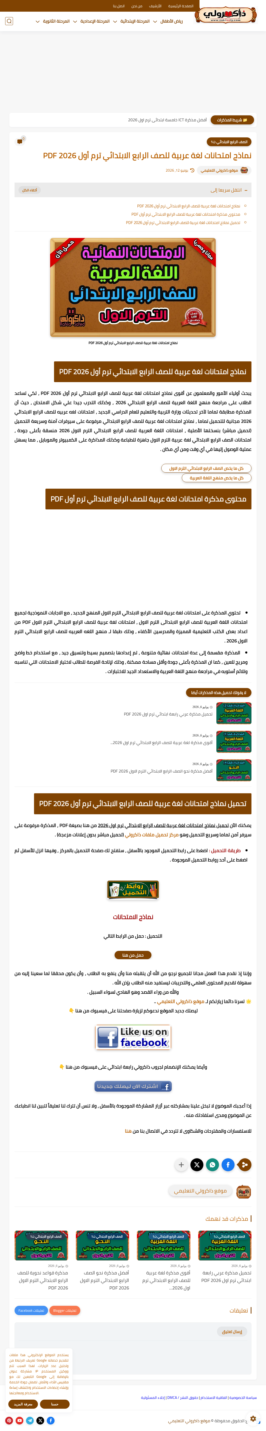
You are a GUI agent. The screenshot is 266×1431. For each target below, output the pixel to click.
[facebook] (51, 1421)
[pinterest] (9, 1421)
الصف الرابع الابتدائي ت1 (229, 141)
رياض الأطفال (172, 21)
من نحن (136, 6)
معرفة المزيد (23, 1404)
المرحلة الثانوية (56, 21)
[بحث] (9, 21)
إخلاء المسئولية (153, 1397)
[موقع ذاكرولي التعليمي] (225, 15)
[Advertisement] (133, 72)
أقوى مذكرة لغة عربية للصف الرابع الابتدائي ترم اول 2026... (161, 742)
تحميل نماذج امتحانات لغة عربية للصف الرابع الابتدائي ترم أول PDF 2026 (183, 222)
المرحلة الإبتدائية (135, 21)
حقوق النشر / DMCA (182, 1397)
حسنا (54, 1404)
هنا (128, 1131)
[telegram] (30, 1421)
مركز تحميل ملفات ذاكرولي (152, 834)
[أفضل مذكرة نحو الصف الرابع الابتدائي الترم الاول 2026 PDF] (233, 770)
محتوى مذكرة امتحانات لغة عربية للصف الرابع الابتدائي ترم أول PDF (185, 214)
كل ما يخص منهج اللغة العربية (216, 478)
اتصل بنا (119, 6)
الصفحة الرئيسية (181, 6)
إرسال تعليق (232, 1331)
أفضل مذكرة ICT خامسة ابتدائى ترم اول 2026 (167, 120)
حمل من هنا (133, 955)
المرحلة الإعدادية (95, 21)
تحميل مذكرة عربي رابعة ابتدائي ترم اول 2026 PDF (168, 714)
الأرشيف (155, 6)
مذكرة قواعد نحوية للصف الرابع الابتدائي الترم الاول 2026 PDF (42, 1280)
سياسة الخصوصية (243, 1397)
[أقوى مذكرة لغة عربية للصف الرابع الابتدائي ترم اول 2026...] (233, 742)
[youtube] (19, 1421)
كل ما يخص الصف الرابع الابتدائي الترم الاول (206, 468)
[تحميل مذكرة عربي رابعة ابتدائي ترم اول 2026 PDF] (233, 713)
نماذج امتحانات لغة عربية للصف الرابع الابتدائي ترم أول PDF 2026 (188, 206)
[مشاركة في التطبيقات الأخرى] (181, 1164)
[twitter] (40, 1421)
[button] (228, 1164)
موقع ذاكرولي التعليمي (219, 170)
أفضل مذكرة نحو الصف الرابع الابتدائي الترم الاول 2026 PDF (161, 771)
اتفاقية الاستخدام (214, 1397)
